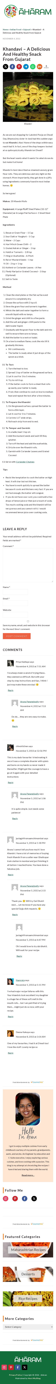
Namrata (20, 980)
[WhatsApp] (32, 66)
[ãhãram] (28, 15)
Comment (8, 546)
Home (5, 29)
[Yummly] (39, 66)
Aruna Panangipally (29, 701)
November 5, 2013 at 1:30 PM (31, 843)
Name (6, 587)
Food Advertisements (20, 1082)
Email (6, 598)
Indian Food (15, 29)
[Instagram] (5, 1198)
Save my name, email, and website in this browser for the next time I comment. (26, 627)
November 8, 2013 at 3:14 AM (31, 1036)
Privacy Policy (15, 1375)
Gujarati (27, 29)
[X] (5, 66)
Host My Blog (34, 1378)
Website (7, 610)
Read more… (28, 1175)
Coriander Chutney (25, 461)
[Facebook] (12, 66)
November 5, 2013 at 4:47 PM (31, 939)
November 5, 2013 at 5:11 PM (31, 984)
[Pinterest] (19, 66)
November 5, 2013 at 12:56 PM (31, 750)
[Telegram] (26, 66)
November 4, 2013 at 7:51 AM (31, 666)
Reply (10, 690)
